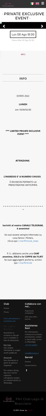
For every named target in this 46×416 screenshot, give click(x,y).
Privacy (6, 312)
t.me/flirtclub (25, 262)
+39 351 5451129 (31, 345)
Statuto (6, 308)
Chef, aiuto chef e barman (31, 318)
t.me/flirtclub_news (28, 240)
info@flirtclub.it (32, 353)
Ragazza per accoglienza (29, 312)
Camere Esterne (30, 365)
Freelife (30, 410)
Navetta (28, 362)
